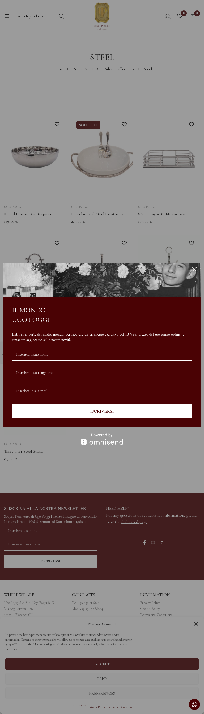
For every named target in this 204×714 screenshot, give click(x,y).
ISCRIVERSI (102, 411)
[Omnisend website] (102, 439)
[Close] (194, 269)
